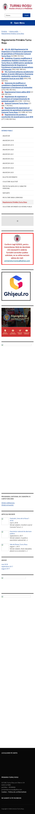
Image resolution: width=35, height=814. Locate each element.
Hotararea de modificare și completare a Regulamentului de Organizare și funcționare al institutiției (16, 85)
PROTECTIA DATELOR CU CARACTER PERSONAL (14, 187)
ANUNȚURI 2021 (8, 154)
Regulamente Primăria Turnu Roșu (15, 202)
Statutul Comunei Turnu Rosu (16, 103)
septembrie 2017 (7, 566)
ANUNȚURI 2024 (8, 168)
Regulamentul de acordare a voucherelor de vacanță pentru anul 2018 (17, 116)
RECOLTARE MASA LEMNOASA (13, 197)
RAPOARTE (6, 193)
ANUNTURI (6, 136)
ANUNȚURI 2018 (8, 140)
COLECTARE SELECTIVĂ (10, 182)
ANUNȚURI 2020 (8, 150)
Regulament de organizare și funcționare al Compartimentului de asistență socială (15, 98)
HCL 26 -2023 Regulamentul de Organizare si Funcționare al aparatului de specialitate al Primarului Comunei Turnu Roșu (16, 52)
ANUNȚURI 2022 (8, 159)
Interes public (7, 131)
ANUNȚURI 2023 (8, 163)
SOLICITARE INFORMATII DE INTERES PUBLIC (17, 207)
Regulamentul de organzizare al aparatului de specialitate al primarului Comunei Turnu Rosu (16, 110)
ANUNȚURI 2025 (8, 172)
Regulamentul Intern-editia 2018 (17, 92)
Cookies (4, 792)
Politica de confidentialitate (17, 792)
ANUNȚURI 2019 (8, 145)
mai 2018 (4, 564)
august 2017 (5, 569)
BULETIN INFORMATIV (10, 177)
